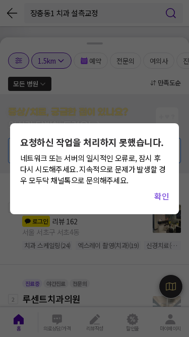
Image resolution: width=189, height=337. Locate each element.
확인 (161, 196)
